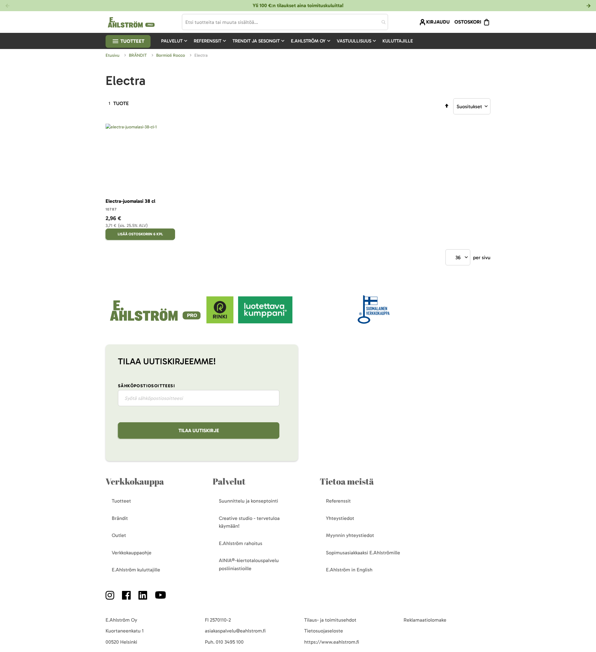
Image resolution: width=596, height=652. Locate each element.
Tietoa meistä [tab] (347, 481)
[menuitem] (175, 41)
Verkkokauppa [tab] (135, 481)
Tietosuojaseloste (323, 631)
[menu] (289, 41)
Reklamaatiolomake (425, 620)
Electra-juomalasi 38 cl (130, 201)
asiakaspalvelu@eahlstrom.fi (235, 631)
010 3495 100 (230, 642)
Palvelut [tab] (229, 481)
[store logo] (156, 322)
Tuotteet (131, 41)
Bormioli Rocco (171, 55)
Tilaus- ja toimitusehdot (330, 620)
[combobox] (285, 22)
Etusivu (113, 55)
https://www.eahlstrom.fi (331, 642)
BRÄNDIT (138, 55)
